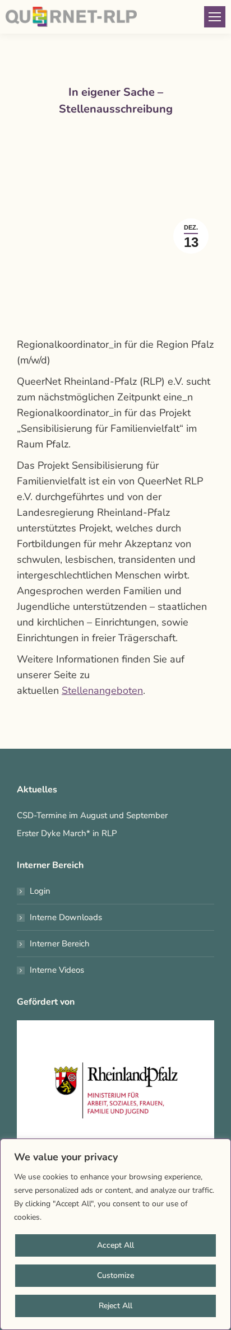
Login (40, 891)
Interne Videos (57, 970)
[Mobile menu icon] (214, 16)
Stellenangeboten (102, 690)
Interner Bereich (60, 943)
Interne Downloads (66, 917)
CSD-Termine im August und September (92, 815)
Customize (115, 1275)
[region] (115, 1234)
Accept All (115, 1245)
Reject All (115, 1305)
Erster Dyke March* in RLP (67, 833)
